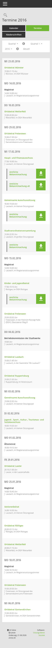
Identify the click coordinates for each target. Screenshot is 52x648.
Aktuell (26, 48)
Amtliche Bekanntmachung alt (19, 185)
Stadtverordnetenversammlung (20, 230)
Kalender (13, 28)
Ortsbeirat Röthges (13, 525)
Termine (38, 28)
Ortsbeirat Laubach (14, 357)
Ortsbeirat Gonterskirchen (17, 609)
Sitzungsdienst (39, 633)
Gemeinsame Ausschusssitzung (19, 200)
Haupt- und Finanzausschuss (18, 157)
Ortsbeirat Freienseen (15, 133)
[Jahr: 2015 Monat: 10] (23, 43)
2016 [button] (7, 48)
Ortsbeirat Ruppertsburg (16, 375)
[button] (40, 173)
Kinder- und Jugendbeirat (16, 283)
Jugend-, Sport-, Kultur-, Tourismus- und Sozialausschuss (24, 420)
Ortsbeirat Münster (14, 67)
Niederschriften (14, 34)
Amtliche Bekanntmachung (18, 173)
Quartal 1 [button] (35, 43)
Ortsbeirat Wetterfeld (15, 111)
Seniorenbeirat (11, 506)
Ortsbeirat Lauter (13, 466)
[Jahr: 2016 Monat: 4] (17, 49)
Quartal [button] (12, 43)
